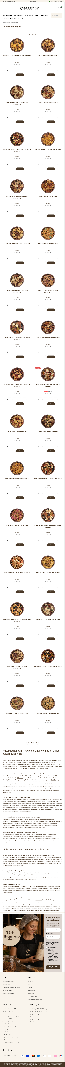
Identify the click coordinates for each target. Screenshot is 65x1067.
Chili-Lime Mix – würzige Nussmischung (48, 713)
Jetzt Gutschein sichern (53, 967)
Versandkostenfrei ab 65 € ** (10, 1)
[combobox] (56, 15)
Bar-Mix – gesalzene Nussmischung (48, 102)
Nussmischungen (13, 22)
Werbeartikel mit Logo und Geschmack (10, 1023)
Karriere (30, 987)
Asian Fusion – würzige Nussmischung (17, 525)
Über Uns (30, 981)
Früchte (37, 15)
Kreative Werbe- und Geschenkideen (8, 1031)
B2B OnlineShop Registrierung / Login (11, 1013)
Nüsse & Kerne (29, 15)
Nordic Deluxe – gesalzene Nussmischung (48, 619)
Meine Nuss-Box (19, 15)
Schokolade (44, 15)
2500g (24, 69)
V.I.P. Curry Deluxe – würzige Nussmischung (17, 243)
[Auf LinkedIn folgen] (12, 1050)
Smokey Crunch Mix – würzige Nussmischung (48, 149)
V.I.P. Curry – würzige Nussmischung (17, 431)
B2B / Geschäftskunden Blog (10, 1035)
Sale (11, 18)
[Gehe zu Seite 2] (37, 743)
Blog (29, 984)
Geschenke (6, 18)
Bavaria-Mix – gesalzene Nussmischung (48, 337)
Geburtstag (49, 933)
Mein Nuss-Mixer (8, 15)
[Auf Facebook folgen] (4, 1050)
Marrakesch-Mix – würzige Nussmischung (48, 572)
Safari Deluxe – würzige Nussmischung (48, 55)
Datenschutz (31, 990)
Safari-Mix (20, 778)
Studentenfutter (7, 803)
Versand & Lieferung (8, 981)
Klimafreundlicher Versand (56, 1)
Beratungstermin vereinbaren (10, 1008)
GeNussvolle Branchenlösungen (11, 1027)
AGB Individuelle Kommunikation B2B (12, 1039)
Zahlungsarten (6, 984)
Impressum (31, 993)
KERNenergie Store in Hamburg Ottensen (38, 1016)
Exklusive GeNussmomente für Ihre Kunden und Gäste (12, 1018)
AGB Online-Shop (32, 996)
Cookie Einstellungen (8, 993)
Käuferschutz (33, 1)
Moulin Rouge (55, 805)
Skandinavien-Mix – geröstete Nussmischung (17, 572)
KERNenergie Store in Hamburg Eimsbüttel (38, 1021)
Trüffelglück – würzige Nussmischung (17, 713)
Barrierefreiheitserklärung (35, 999)
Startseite (5, 22)
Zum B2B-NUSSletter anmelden (11, 1043)
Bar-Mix (53, 780)
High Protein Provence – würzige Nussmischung (48, 666)
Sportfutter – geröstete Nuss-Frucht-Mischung (48, 478)
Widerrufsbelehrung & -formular (11, 987)
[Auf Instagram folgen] (8, 1050)
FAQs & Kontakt (7, 990)
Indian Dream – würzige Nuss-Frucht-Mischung (17, 55)
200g (10, 69)
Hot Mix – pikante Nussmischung (48, 243)
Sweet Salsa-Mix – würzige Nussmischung (17, 478)
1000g (19, 69)
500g (14, 69)
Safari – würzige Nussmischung (48, 196)
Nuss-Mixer (39, 900)
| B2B (22, 18)
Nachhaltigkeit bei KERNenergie (39, 1008)
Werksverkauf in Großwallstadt (38, 1011)
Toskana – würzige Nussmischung (48, 431)
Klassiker (17, 18)
